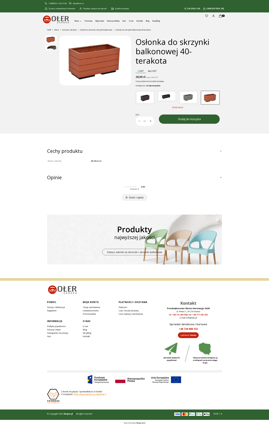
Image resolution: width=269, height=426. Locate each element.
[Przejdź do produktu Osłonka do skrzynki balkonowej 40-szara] (188, 98)
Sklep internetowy (133, 423)
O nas (85, 326)
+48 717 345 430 (200, 314)
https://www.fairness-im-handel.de (89, 394)
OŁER (49, 30)
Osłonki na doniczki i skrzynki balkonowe (96, 30)
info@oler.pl (191, 317)
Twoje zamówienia (91, 307)
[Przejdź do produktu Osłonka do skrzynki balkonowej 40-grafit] (166, 98)
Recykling (87, 333)
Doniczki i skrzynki (69, 30)
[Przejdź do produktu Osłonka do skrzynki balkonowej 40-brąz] (145, 98)
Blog (85, 329)
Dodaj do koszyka (189, 119)
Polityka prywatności (56, 326)
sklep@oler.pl (78, 3)
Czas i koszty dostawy (129, 310)
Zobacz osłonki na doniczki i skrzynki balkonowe (134, 252)
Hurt (49, 336)
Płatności (123, 307)
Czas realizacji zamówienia (131, 314)
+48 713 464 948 (179, 314)
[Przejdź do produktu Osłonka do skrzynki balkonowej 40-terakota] (210, 98)
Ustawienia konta (90, 310)
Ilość (137, 115)
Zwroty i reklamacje (56, 307)
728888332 (53, 3)
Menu (57, 30)
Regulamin (52, 310)
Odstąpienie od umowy (57, 333)
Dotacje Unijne (54, 329)
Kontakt (86, 336)
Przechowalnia (89, 314)
